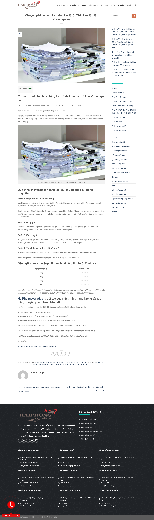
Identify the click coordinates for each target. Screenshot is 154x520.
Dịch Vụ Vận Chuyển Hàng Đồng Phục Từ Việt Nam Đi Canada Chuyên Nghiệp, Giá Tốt (122, 43)
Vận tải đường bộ (119, 194)
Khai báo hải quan (119, 164)
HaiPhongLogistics (30, 298)
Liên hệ (128, 5)
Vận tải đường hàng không (79, 362)
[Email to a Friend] (61, 354)
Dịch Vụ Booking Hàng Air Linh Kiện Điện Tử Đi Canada (124, 63)
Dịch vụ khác (110, 5)
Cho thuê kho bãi (118, 93)
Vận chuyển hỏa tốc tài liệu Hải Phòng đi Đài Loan (37, 346)
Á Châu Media (52, 517)
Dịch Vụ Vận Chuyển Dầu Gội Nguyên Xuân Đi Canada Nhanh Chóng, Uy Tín (124, 72)
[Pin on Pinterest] (65, 354)
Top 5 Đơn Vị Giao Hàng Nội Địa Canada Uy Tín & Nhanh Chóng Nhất (123, 55)
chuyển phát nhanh (48, 364)
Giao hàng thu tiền (119, 142)
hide (29, 88)
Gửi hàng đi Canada (119, 151)
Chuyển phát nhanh (78, 5)
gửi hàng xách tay (119, 155)
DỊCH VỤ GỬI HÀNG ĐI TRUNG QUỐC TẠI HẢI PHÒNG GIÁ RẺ (124, 111)
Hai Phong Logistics (60, 5)
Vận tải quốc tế (95, 5)
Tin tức (121, 5)
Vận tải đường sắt (119, 203)
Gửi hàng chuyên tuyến (121, 146)
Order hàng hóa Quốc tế (121, 172)
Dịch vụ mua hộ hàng (120, 126)
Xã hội (114, 212)
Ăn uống (115, 88)
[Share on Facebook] (53, 354)
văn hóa (115, 186)
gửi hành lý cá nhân (119, 159)
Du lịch (114, 138)
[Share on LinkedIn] (69, 354)
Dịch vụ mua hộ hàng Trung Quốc (122, 131)
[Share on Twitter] (57, 354)
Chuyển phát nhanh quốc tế (56, 362)
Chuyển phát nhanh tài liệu (63, 364)
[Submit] (134, 16)
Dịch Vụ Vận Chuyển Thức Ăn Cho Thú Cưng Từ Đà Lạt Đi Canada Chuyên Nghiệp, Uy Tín (124, 32)
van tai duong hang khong (80, 364)
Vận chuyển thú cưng (120, 181)
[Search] (135, 5)
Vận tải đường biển (119, 190)
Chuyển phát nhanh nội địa (122, 101)
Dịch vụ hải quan (118, 117)
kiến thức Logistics (119, 168)
